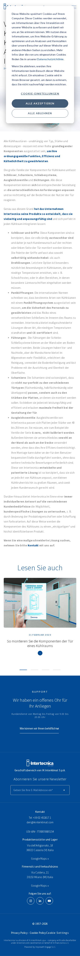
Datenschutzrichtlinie (50, 59)
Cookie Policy (37, 933)
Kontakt (33, 545)
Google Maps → (40, 858)
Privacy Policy (19, 933)
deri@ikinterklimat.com (40, 822)
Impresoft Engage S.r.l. (45, 947)
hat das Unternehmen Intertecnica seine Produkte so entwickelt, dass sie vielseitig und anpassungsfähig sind (38, 214)
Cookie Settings (57, 933)
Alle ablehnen (40, 113)
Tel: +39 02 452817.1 (40, 817)
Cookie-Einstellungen (40, 93)
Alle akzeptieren (40, 103)
